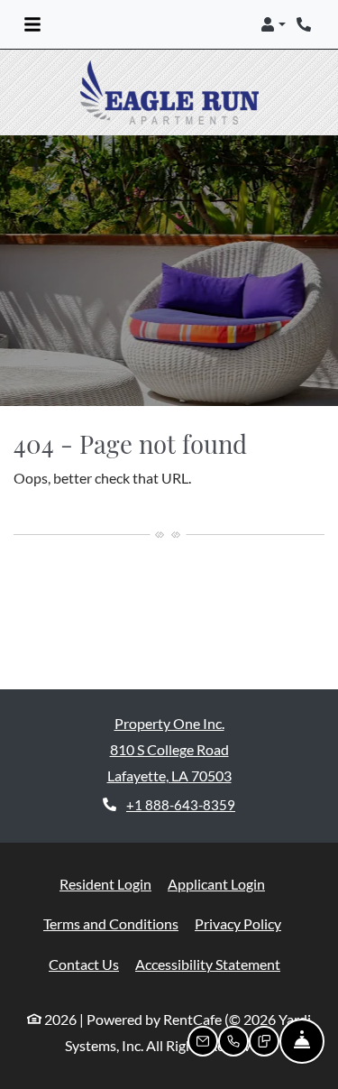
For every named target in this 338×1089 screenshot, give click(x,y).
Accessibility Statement (207, 964)
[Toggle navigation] (32, 24)
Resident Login (105, 883)
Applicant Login (216, 883)
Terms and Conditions (110, 923)
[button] (273, 24)
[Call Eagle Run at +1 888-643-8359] (305, 24)
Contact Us (84, 964)
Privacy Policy (238, 923)
